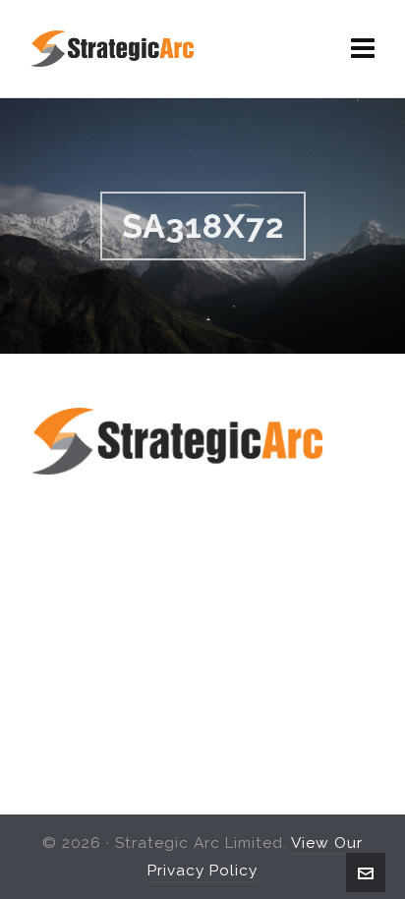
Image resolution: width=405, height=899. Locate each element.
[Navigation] (363, 49)
